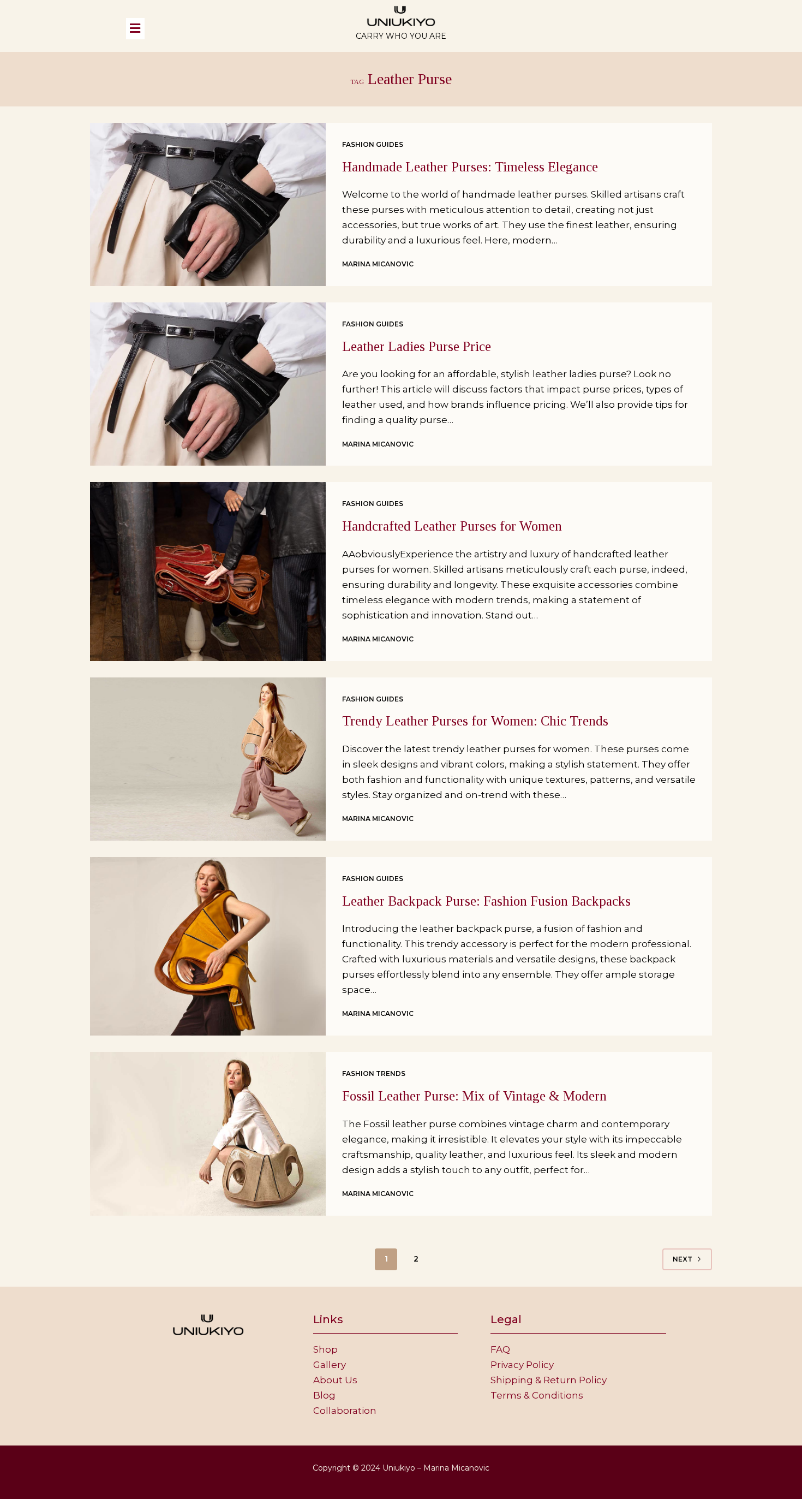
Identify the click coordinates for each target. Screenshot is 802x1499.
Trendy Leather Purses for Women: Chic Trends (475, 720)
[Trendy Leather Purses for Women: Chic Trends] (208, 759)
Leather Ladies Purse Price (416, 346)
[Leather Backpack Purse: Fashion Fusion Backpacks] (208, 946)
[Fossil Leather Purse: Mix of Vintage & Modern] (208, 1133)
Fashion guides (372, 144)
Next (682, 1259)
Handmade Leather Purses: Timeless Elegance (470, 166)
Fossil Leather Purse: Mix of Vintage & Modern (474, 1095)
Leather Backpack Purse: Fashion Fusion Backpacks (486, 901)
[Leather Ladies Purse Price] (208, 384)
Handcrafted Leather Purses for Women (452, 526)
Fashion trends (373, 1073)
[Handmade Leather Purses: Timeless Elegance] (208, 204)
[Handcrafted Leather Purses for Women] (208, 571)
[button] (223, 28)
